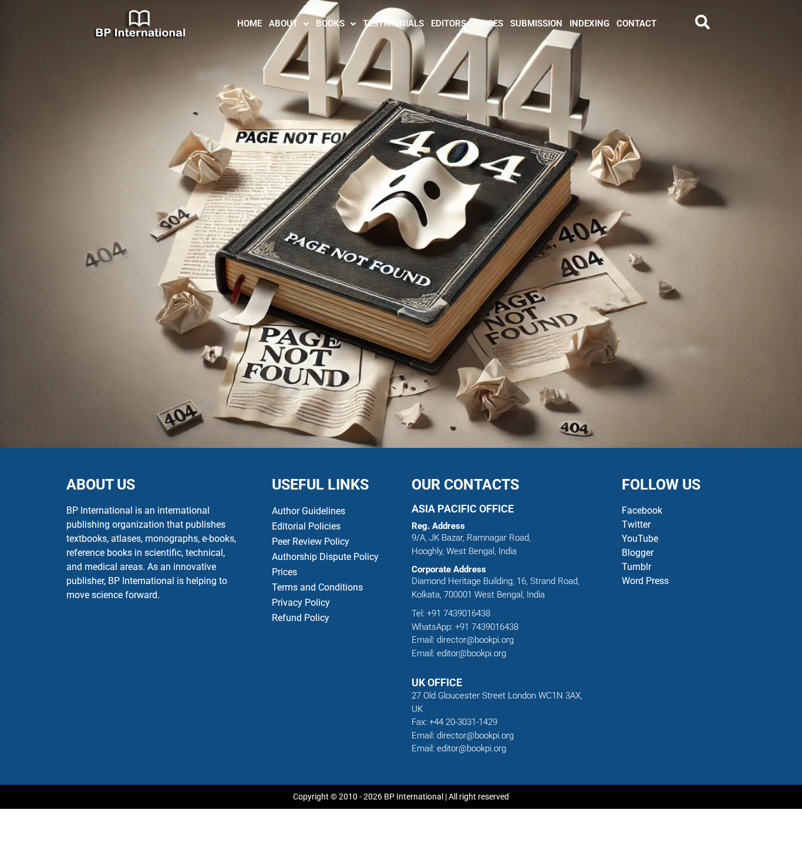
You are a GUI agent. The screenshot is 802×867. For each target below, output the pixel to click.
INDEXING (589, 23)
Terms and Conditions (317, 587)
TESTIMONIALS (393, 23)
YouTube (640, 538)
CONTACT (636, 23)
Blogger (637, 552)
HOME (249, 23)
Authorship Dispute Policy (325, 556)
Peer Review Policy (310, 541)
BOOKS (330, 23)
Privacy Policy (301, 602)
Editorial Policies (306, 526)
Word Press (645, 580)
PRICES (488, 23)
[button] (288, 23)
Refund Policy (300, 617)
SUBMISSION (536, 23)
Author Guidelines (308, 511)
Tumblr (636, 566)
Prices (284, 572)
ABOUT (283, 23)
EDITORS (448, 23)
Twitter (636, 524)
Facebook (643, 510)
